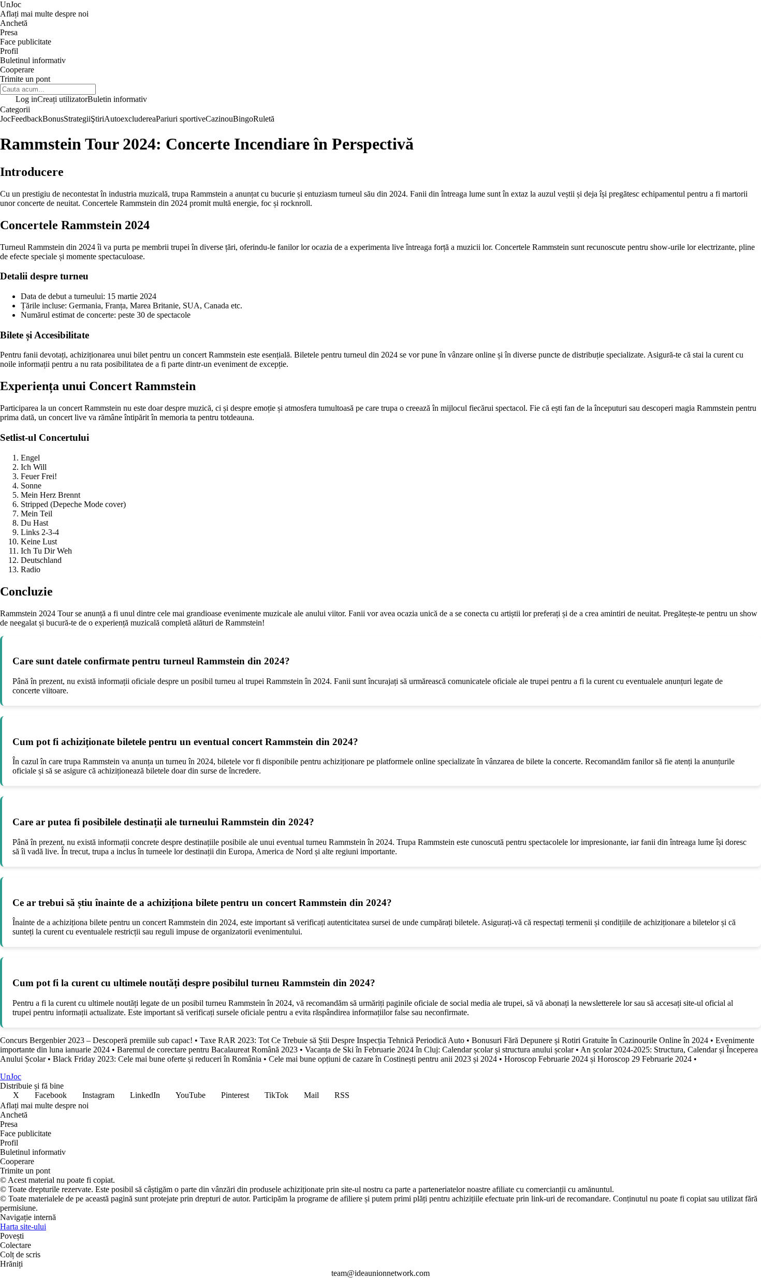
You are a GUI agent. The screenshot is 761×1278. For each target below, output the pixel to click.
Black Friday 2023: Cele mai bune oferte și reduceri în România (157, 1058)
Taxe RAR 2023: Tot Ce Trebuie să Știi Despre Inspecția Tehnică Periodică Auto (332, 1040)
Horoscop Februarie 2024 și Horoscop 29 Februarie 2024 (598, 1058)
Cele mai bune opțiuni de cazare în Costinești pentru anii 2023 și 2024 (383, 1058)
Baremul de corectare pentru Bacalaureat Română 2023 (207, 1049)
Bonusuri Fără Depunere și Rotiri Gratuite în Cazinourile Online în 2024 (590, 1040)
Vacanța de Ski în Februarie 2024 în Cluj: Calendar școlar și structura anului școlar (439, 1049)
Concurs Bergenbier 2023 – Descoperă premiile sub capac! (96, 1040)
